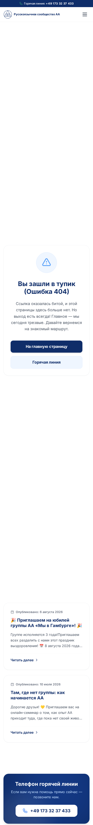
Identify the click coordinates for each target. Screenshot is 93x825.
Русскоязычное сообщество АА (37, 14)
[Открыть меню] (85, 14)
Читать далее (22, 660)
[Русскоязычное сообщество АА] (7, 14)
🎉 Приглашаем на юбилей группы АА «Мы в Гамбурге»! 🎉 (46, 623)
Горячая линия (46, 362)
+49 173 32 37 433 (60, 3)
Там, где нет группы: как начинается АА (38, 695)
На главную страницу (46, 346)
